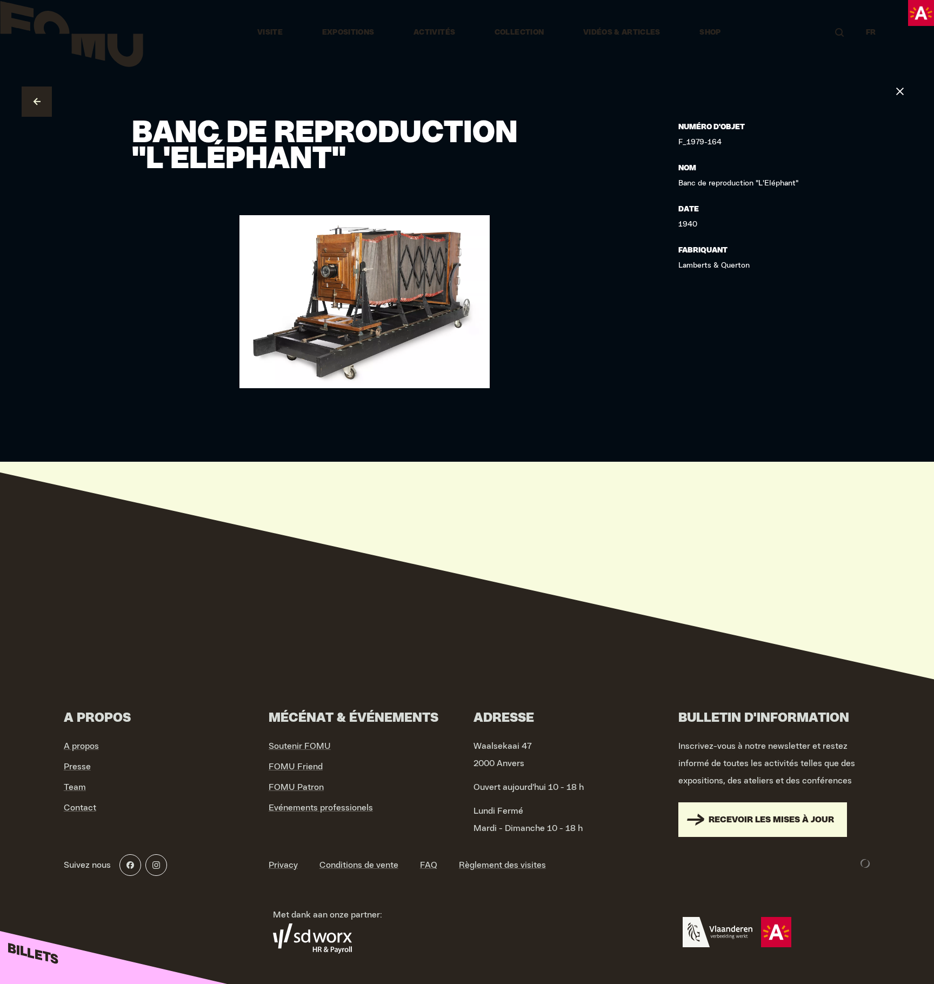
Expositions (348, 32)
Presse (77, 766)
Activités (434, 32)
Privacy (283, 865)
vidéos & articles (622, 32)
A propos (81, 746)
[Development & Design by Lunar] (865, 863)
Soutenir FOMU (300, 746)
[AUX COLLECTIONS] (37, 102)
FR (871, 32)
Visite (270, 32)
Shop (709, 32)
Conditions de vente (358, 865)
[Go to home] (71, 32)
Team (75, 787)
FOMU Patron (296, 787)
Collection (519, 32)
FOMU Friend (296, 766)
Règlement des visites (502, 865)
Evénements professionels (321, 807)
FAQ (428, 865)
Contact (80, 807)
